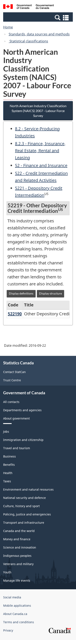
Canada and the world (19, 531)
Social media (12, 597)
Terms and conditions (18, 622)
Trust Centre (12, 380)
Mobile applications (17, 606)
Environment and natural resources (28, 489)
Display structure (50, 293)
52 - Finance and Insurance (41, 165)
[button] (38, 17)
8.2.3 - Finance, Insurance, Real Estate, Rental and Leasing (40, 150)
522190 (15, 314)
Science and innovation (19, 547)
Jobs (6, 431)
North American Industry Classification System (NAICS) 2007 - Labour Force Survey (38, 111)
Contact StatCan (14, 372)
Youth (7, 572)
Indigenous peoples (17, 556)
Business (9, 456)
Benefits (9, 465)
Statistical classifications (28, 41)
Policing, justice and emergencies (27, 514)
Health (7, 473)
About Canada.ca (15, 614)
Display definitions (21, 293)
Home (8, 27)
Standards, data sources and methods (39, 34)
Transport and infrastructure (23, 523)
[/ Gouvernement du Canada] (28, 7)
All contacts (11, 402)
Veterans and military (18, 564)
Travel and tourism (16, 448)
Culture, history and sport (21, 506)
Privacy (8, 630)
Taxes (7, 481)
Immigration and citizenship (23, 440)
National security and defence (24, 498)
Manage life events (16, 580)
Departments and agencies (22, 410)
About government (16, 418)
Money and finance (16, 539)
